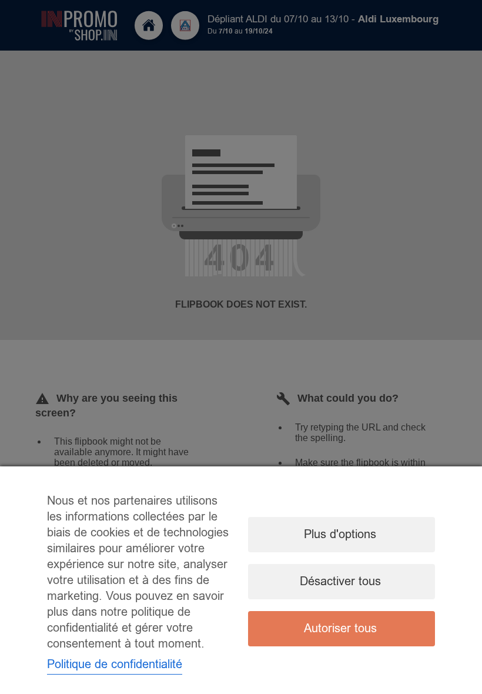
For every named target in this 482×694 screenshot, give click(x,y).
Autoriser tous (340, 628)
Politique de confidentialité (114, 664)
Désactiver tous (340, 581)
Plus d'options (340, 534)
